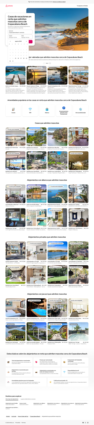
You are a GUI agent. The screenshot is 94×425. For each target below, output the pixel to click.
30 (10, 61)
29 (26, 58)
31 (12, 61)
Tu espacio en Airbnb (82, 6)
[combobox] (20, 32)
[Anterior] (44, 63)
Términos (23, 422)
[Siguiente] (50, 63)
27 (21, 58)
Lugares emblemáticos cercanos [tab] (28, 399)
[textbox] (14, 37)
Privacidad (17, 422)
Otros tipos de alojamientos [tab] (12, 399)
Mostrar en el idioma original (59, 1)
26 (18, 58)
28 (23, 58)
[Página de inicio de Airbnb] (9, 6)
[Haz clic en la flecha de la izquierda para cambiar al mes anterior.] (10, 41)
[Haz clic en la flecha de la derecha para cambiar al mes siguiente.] (26, 41)
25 (15, 58)
